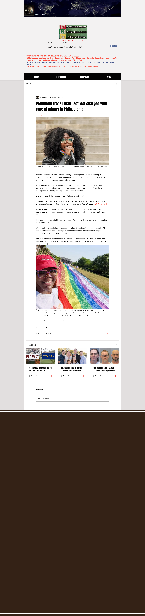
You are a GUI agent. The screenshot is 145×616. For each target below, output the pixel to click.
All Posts (28, 84)
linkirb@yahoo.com (72, 56)
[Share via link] (51, 327)
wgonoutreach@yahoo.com (90, 66)
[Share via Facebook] (37, 327)
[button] (116, 84)
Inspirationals (39, 84)
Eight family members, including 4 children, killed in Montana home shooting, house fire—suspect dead (72, 369)
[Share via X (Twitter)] (42, 327)
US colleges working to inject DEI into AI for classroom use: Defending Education (40, 369)
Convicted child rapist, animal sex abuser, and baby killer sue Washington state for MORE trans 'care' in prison (104, 369)
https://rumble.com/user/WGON (58, 43)
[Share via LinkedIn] (47, 327)
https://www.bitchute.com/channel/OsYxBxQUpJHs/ (64, 47)
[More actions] (108, 97)
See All (117, 344)
